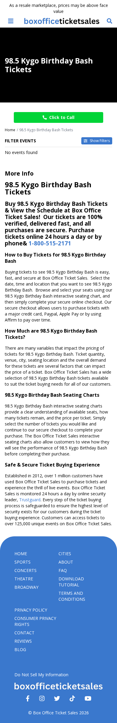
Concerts (25, 570)
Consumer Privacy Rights (35, 621)
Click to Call (61, 117)
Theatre (23, 579)
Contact (24, 633)
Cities (64, 553)
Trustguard (29, 499)
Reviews (23, 641)
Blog (20, 649)
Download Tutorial (71, 582)
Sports (22, 562)
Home (20, 553)
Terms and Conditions (71, 596)
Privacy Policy (30, 610)
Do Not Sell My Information (41, 674)
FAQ (62, 570)
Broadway (26, 587)
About (65, 562)
